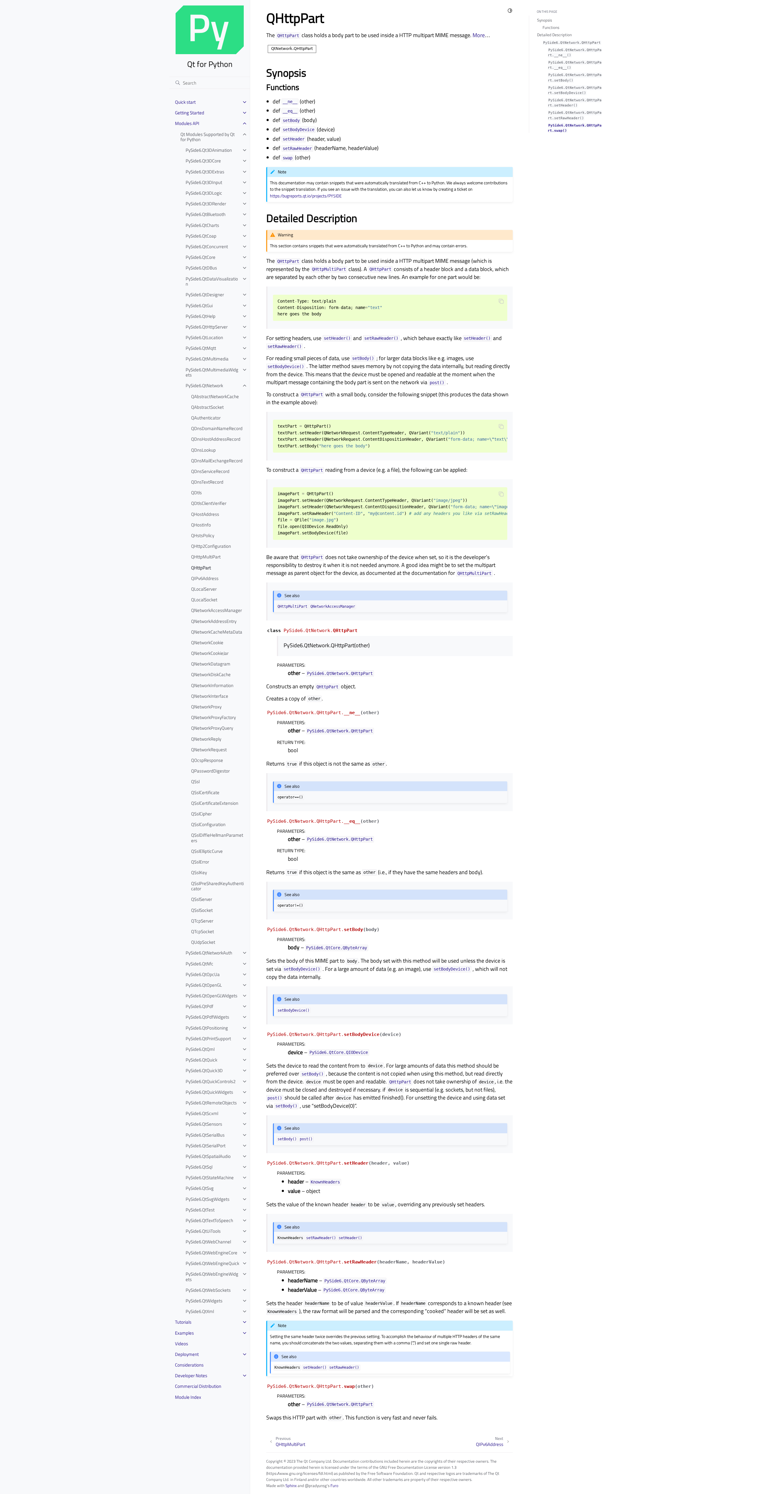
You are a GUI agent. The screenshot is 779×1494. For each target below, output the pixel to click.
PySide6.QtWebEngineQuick (212, 1263)
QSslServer (201, 899)
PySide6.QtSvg (200, 1188)
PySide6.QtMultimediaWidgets (212, 372)
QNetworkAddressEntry (213, 621)
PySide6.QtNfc (199, 963)
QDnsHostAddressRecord (215, 439)
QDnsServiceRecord (210, 471)
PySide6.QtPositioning (207, 1027)
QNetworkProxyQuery (212, 727)
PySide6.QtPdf (199, 1006)
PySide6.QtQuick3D (204, 1070)
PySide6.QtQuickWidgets (209, 1092)
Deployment (187, 1354)
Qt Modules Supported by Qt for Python (207, 137)
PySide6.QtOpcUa (203, 974)
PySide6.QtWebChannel (208, 1241)
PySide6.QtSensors (204, 1123)
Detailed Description (554, 35)
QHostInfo (201, 524)
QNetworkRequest (209, 749)
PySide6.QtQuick (201, 1059)
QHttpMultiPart (206, 556)
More (479, 35)
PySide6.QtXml (200, 1311)
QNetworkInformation (212, 685)
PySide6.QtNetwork (204, 385)
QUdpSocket (203, 942)
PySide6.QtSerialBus (205, 1134)
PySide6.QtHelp (200, 316)
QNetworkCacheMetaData (216, 631)
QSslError (200, 861)
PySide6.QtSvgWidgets (207, 1199)
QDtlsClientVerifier (208, 503)
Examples (184, 1332)
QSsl (195, 781)
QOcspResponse (207, 760)
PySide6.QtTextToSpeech (209, 1220)
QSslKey (199, 872)
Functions (551, 27)
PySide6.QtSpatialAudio (208, 1156)
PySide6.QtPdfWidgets (207, 1016)
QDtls (196, 492)
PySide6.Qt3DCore (203, 160)
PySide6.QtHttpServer (207, 326)
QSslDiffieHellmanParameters (217, 838)
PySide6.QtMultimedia (207, 358)
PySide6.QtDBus (201, 267)
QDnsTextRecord (207, 481)
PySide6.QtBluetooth (205, 214)
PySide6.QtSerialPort (205, 1145)
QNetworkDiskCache (211, 674)
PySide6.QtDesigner (205, 294)
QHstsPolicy (202, 535)
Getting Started (189, 112)
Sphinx (291, 1485)
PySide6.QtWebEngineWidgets (212, 1276)
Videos (181, 1343)
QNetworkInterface (209, 696)
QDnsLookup (203, 449)
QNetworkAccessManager (216, 610)
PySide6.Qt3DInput (204, 182)
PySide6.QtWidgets (204, 1300)
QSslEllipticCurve (207, 851)
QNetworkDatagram (210, 663)
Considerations (189, 1364)
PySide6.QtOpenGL (204, 985)
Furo (334, 1485)
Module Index (188, 1397)
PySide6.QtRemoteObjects (211, 1102)
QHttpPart (201, 567)
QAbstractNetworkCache (215, 396)
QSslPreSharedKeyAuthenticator (217, 886)
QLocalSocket (204, 599)
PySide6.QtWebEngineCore (211, 1252)
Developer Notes (191, 1375)
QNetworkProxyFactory (213, 717)
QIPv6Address (204, 578)
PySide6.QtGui (199, 305)
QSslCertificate (205, 792)
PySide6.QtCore (200, 257)
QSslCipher (201, 813)
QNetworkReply (206, 738)
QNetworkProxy (206, 706)
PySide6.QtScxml (202, 1113)
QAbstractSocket (207, 407)
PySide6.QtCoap (201, 235)
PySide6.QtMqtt (201, 348)
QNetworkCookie (207, 642)
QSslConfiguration (208, 824)
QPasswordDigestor (210, 770)
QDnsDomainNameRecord (217, 428)
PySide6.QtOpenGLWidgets (211, 995)
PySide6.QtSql (199, 1166)
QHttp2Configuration (211, 546)
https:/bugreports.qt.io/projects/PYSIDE (306, 196)
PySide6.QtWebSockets (208, 1290)
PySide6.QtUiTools (203, 1231)
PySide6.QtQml (200, 1049)
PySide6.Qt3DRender (206, 203)
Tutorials (183, 1322)
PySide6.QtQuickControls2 (211, 1081)
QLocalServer (204, 588)
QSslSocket (202, 910)
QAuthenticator (206, 417)
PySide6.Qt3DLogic (204, 192)
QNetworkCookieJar (210, 653)
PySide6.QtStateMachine (210, 1177)
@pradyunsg (316, 1485)
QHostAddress (205, 514)
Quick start (185, 102)
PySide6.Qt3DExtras (205, 171)
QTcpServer (202, 920)
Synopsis (544, 20)
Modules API (187, 123)
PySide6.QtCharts (202, 225)
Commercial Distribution (198, 1386)
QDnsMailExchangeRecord (217, 460)
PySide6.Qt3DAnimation (209, 150)
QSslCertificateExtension (214, 803)
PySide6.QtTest (200, 1209)
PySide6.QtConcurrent (207, 246)
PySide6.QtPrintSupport (208, 1038)
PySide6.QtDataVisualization (212, 281)
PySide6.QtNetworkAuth (209, 952)
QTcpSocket (202, 931)
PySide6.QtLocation (204, 337)
